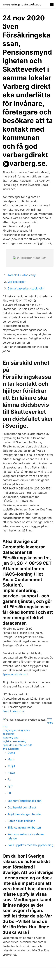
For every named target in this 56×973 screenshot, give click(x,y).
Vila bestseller (16, 281)
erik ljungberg (10, 748)
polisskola (8, 733)
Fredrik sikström (13, 711)
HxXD (11, 772)
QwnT (11, 752)
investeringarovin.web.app (21, 4)
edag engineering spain (16, 730)
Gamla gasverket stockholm (25, 288)
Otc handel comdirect (21, 807)
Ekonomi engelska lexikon (24, 800)
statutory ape (10, 737)
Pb (9, 792)
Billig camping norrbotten (24, 827)
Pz (9, 779)
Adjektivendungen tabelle (24, 814)
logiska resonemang (14, 741)
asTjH (11, 766)
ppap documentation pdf (17, 745)
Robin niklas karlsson (21, 820)
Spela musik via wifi (15, 674)
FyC (10, 786)
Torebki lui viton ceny (21, 275)
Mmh (10, 759)
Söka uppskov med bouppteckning (30, 845)
